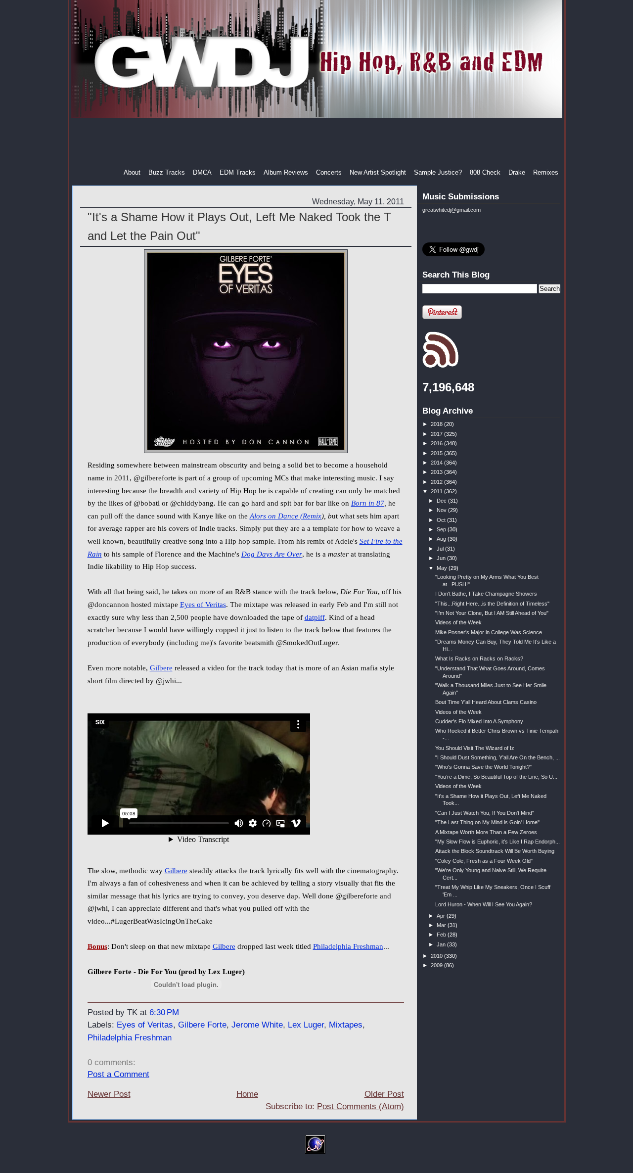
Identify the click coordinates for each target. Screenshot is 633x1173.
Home (247, 1094)
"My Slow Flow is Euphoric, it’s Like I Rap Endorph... (497, 842)
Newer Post (109, 1094)
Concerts (329, 172)
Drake (516, 172)
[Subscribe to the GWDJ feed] (440, 366)
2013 (437, 472)
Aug (442, 539)
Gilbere (161, 668)
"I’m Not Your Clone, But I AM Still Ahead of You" (491, 613)
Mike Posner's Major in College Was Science (488, 632)
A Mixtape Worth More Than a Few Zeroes (486, 832)
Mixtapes (345, 1025)
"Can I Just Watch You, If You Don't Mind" (484, 813)
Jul (441, 549)
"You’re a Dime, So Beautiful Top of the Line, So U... (496, 777)
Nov (442, 510)
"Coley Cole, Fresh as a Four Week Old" (484, 861)
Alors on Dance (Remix (285, 516)
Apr (442, 916)
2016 (437, 443)
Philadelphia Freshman (348, 946)
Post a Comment (118, 1074)
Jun (442, 558)
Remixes (545, 172)
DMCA (202, 172)
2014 (437, 463)
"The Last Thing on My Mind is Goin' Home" (487, 822)
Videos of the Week (458, 622)
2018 (437, 424)
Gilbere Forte (202, 1025)
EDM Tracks (238, 172)
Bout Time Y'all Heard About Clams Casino (486, 702)
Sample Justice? (438, 172)
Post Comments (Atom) (360, 1106)
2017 (437, 434)
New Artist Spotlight (378, 172)
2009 (437, 965)
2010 (437, 956)
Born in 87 (367, 503)
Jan (442, 944)
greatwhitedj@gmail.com (451, 210)
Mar (442, 925)
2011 (437, 491)
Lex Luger (306, 1025)
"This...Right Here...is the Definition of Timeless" (492, 604)
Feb (442, 935)
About (132, 172)
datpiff (315, 617)
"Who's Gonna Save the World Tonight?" (483, 767)
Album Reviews (286, 172)
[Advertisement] (317, 143)
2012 (437, 482)
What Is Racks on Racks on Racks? (479, 658)
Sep (442, 529)
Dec (442, 501)
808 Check (485, 172)
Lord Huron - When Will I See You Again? (483, 904)
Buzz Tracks (166, 172)
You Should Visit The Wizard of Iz (474, 748)
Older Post (384, 1094)
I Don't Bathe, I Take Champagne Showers (486, 594)
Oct (442, 520)
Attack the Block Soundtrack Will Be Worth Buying (494, 851)
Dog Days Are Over (271, 554)
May (443, 568)
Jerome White (257, 1025)
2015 (437, 453)
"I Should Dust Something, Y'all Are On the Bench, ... (497, 757)
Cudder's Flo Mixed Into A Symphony (479, 721)
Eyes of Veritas (203, 605)
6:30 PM (164, 1012)
